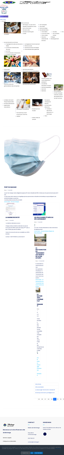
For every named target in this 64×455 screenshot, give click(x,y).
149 (51, 399)
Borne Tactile (4, 16)
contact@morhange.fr (33, 442)
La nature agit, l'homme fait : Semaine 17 (40, 300)
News (5, 190)
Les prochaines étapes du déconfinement (43, 218)
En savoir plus (58, 448)
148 (48, 399)
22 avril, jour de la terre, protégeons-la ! (45, 392)
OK (31, 452)
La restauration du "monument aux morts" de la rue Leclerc (41, 253)
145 (39, 399)
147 (45, 399)
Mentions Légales (7, 437)
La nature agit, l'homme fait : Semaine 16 (45, 390)
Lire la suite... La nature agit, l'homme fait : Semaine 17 (39, 366)
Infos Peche (38, 384)
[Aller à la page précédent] (36, 398)
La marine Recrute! (13, 217)
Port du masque (10, 187)
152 (60, 399)
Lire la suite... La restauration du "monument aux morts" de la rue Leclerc (40, 283)
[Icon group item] (44, 434)
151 (57, 399)
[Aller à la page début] (35, 398)
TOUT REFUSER (38, 452)
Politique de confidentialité (9, 441)
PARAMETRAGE (25, 452)
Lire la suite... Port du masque (11, 201)
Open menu (3, 19)
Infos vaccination (39, 387)
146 (42, 399)
